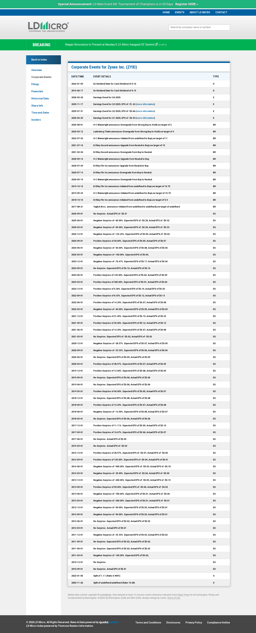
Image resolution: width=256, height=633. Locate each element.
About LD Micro (200, 12)
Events (179, 12)
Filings (35, 84)
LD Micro (40, 622)
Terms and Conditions (148, 622)
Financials (37, 91)
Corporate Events (41, 77)
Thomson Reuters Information (75, 625)
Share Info (37, 105)
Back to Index (39, 59)
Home (166, 12)
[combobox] (199, 27)
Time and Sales (40, 112)
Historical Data (40, 98)
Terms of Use (173, 598)
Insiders (36, 119)
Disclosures (173, 622)
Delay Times (183, 595)
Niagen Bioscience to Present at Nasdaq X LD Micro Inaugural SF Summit (110, 44)
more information (145, 104)
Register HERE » (186, 4)
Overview (36, 70)
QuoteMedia (105, 595)
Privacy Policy (193, 622)
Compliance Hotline (218, 622)
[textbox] (201, 27)
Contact (221, 12)
